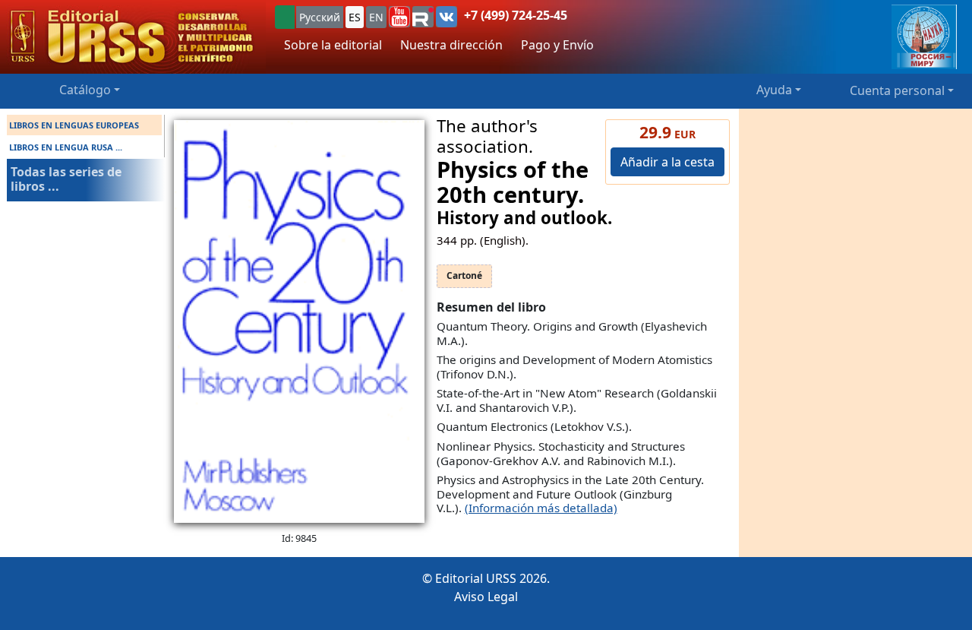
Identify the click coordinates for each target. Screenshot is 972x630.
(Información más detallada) (541, 507)
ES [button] (355, 17)
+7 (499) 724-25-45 (515, 15)
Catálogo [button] (85, 89)
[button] (399, 16)
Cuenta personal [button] (897, 90)
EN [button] (376, 17)
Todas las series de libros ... (66, 179)
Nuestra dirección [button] (451, 44)
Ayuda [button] (774, 89)
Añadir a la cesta (667, 162)
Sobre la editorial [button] (333, 44)
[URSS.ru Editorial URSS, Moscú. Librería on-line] (133, 37)
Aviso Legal (486, 596)
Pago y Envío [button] (557, 44)
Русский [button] (319, 17)
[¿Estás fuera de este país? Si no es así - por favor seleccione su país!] (285, 17)
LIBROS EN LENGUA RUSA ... (65, 147)
